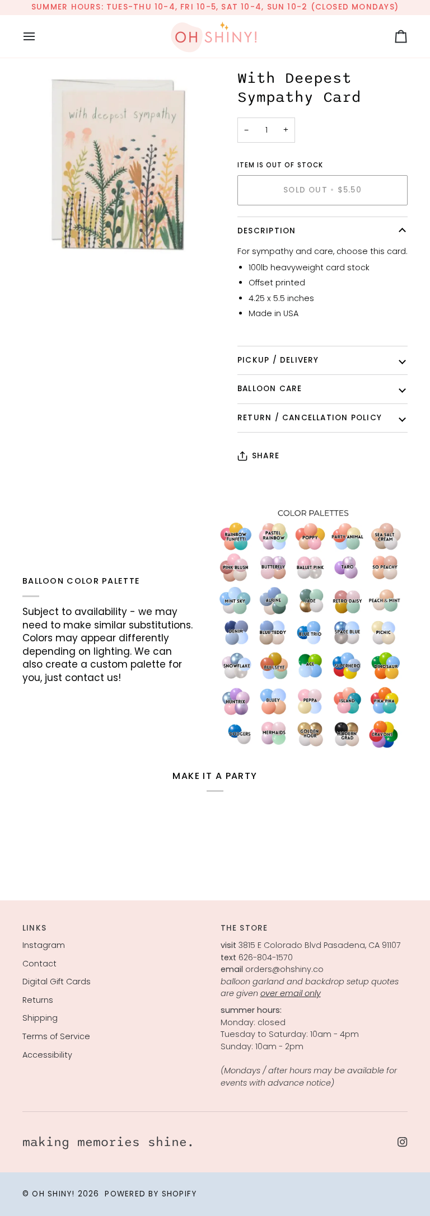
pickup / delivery (278, 360)
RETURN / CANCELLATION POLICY (309, 417)
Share (265, 455)
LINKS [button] (34, 928)
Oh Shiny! (53, 1194)
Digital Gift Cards (56, 981)
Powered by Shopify (151, 1194)
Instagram (43, 945)
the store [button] (244, 928)
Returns (37, 1000)
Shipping (40, 1017)
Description (266, 231)
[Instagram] (403, 1142)
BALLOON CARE (269, 388)
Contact (39, 963)
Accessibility (47, 1054)
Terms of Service (56, 1036)
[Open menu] (39, 36)
